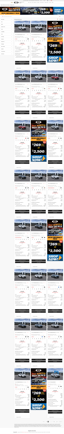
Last (57, 421)
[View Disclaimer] (28, 41)
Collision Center (46, 2)
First (44, 421)
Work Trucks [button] (35, 2)
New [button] (30, 2)
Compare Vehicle (18, 117)
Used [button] (32, 2)
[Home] (28, 2)
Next (54, 421)
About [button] (52, 2)
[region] (22, 52)
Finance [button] (50, 2)
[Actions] (28, 34)
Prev (46, 421)
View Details (22, 63)
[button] (29, 26)
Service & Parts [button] (42, 2)
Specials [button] (38, 2)
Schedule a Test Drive (22, 61)
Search (60, 16)
